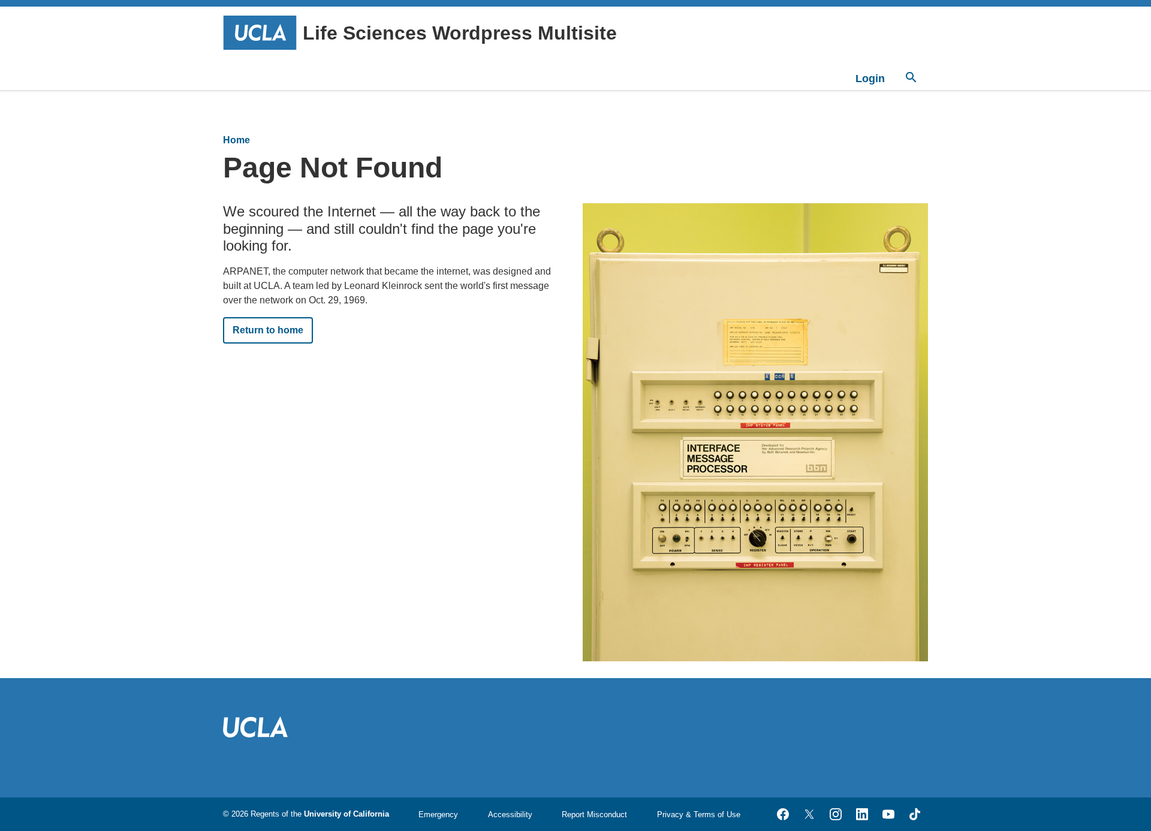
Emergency (438, 814)
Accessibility (510, 814)
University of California (346, 813)
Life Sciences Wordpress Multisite (460, 33)
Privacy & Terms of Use (698, 814)
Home (236, 140)
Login (870, 79)
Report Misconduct (594, 814)
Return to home (268, 330)
